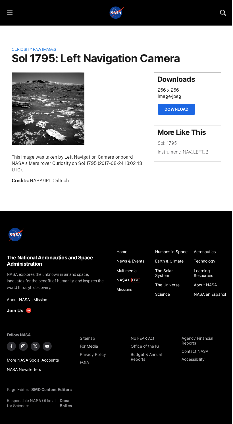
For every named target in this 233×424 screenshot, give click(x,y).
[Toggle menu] (9, 12)
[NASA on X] (35, 346)
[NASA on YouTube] (47, 346)
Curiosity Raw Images (34, 49)
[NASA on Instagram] (23, 346)
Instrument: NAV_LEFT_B (183, 152)
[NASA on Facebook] (11, 346)
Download (176, 109)
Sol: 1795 (167, 143)
